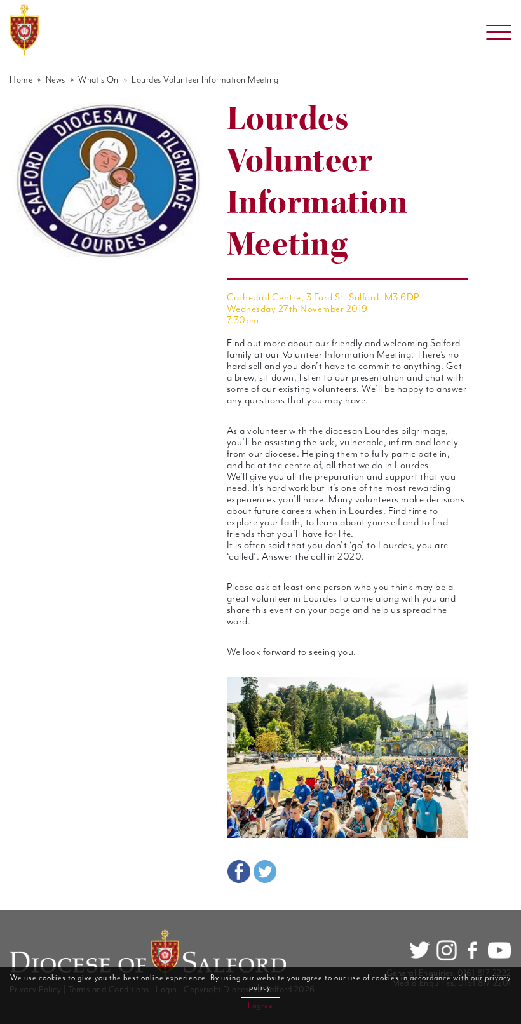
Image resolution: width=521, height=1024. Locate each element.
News (55, 80)
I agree (260, 1006)
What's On (98, 80)
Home (21, 80)
